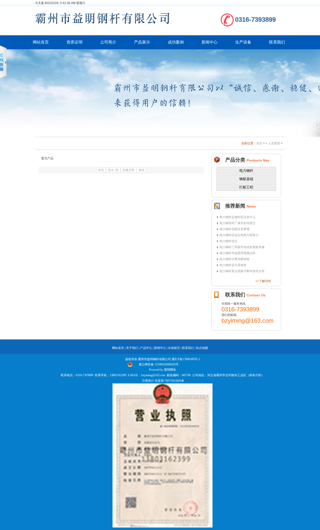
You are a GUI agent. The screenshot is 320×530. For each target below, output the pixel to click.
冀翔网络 (170, 369)
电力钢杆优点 (229, 241)
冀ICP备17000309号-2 (186, 359)
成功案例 (176, 42)
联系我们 (277, 42)
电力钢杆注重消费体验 (235, 259)
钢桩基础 (246, 179)
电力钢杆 (246, 171)
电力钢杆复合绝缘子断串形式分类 (242, 271)
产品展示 (142, 42)
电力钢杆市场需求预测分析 (238, 253)
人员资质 (274, 143)
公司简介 (108, 42)
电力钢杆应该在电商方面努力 (239, 235)
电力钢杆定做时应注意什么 (238, 217)
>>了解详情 (263, 281)
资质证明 (74, 42)
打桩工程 (246, 187)
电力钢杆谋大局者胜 (233, 265)
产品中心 (146, 348)
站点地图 (202, 348)
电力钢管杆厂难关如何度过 (238, 223)
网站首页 (41, 42)
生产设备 (243, 42)
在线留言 (174, 348)
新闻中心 (210, 42)
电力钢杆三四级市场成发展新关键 (242, 247)
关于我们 (132, 348)
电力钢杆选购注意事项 (235, 229)
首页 (259, 143)
